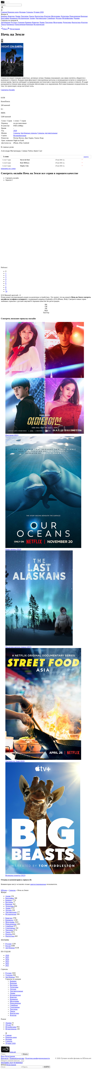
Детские (58, 18)
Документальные (16, 991)
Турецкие (21, 22)
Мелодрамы (55, 16)
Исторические (23, 18)
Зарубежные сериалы (29, 133)
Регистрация (15, 29)
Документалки (41, 18)
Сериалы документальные (47, 133)
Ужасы (31, 16)
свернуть (86, 157)
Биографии (5, 18)
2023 (7, 961)
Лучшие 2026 (38, 12)
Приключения (74, 16)
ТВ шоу (8, 1025)
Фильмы (22, 12)
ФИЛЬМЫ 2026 (7, 1063)
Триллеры (24, 16)
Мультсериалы (10, 1029)
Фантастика (39, 16)
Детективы (65, 16)
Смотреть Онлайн (8, 90)
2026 (7, 955)
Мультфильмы (67, 18)
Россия (8, 946)
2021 (7, 965)
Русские (14, 22)
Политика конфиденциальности (37, 1058)
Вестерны (9, 902)
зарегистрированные (38, 884)
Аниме (32, 18)
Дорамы (76, 18)
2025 (7, 957)
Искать (25, 1054)
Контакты (4, 1058)
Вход (5, 29)
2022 (7, 963)
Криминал (14, 18)
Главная (4, 12)
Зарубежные (5, 22)
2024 (7, 959)
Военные (84, 16)
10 (6, 291)
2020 (15, 131)
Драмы (17, 16)
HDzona (4, 890)
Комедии (11, 16)
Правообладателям (17, 1058)
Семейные (51, 18)
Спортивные (10, 928)
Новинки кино (13, 12)
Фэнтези (47, 16)
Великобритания (19, 135)
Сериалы (29, 12)
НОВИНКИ (18, 1063)
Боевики (4, 16)
